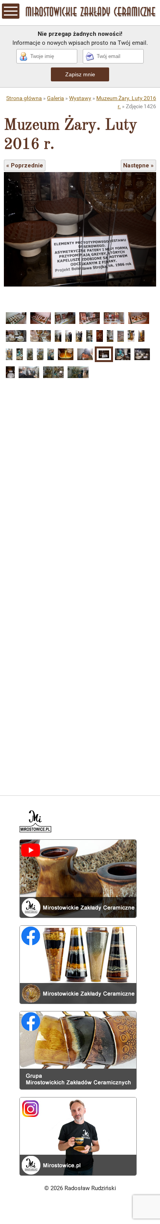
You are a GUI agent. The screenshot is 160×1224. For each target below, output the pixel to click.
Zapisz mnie (80, 74)
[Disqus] (80, 482)
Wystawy (80, 98)
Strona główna (24, 98)
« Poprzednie (24, 165)
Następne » (138, 165)
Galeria (55, 98)
